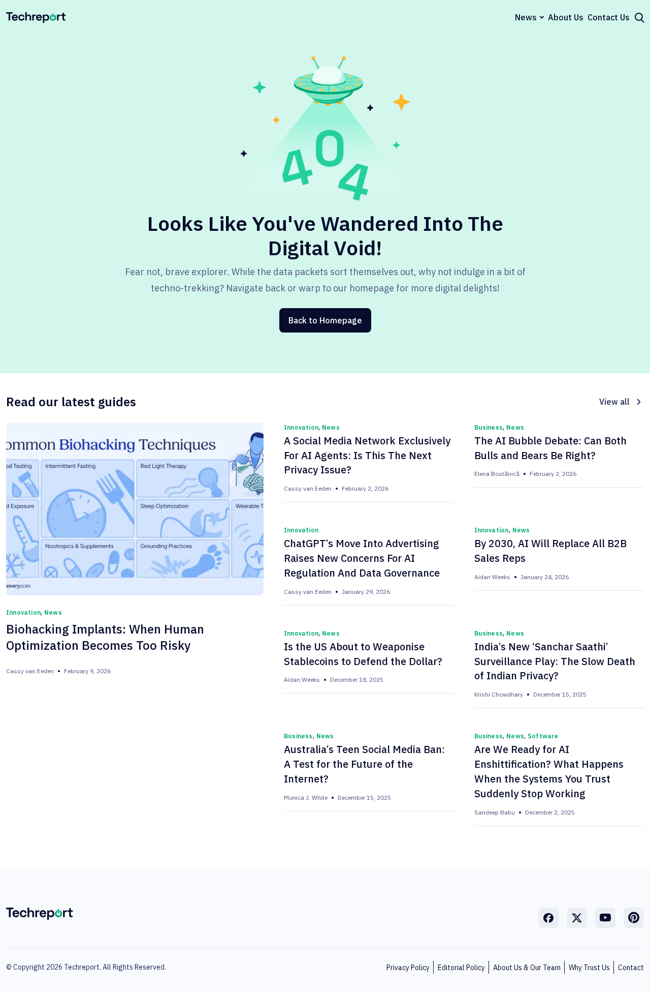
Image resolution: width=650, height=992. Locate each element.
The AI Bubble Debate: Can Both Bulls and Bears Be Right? (550, 448)
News (526, 17)
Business (488, 427)
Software (543, 736)
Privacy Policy (408, 967)
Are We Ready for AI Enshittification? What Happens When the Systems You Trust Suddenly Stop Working (549, 771)
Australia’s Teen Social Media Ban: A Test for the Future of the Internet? (364, 764)
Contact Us (609, 17)
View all (614, 402)
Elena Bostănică (496, 473)
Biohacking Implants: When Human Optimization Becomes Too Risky (105, 637)
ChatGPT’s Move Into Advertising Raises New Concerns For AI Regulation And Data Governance (362, 558)
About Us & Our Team (527, 967)
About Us (565, 17)
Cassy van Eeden (30, 671)
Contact (631, 967)
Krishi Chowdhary (498, 694)
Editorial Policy (461, 967)
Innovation (23, 612)
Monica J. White (306, 797)
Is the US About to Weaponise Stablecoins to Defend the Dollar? (363, 654)
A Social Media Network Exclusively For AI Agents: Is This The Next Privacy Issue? (367, 455)
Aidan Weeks (492, 577)
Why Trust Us (589, 967)
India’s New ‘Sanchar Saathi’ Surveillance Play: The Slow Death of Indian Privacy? (554, 661)
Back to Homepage (325, 320)
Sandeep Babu (494, 812)
